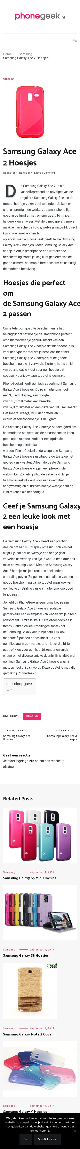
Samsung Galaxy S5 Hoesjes (26, 956)
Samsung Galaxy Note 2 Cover (28, 1034)
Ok (26, 1139)
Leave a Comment (44, 172)
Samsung (9, 79)
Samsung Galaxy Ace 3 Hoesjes (62, 735)
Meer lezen (47, 1139)
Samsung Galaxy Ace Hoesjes (17, 735)
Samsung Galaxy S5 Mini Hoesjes (29, 878)
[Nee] (75, 1131)
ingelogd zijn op (27, 761)
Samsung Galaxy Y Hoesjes (25, 1112)
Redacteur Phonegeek (17, 172)
